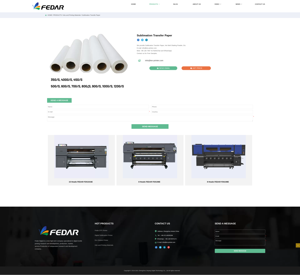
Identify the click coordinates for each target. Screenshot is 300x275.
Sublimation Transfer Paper (91, 15)
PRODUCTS (57, 15)
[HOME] (48, 6)
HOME (50, 15)
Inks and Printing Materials (72, 15)
